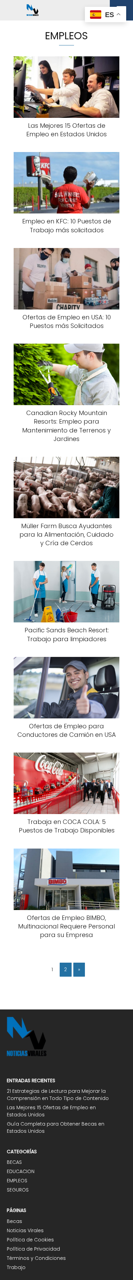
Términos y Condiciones (36, 1258)
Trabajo (16, 1267)
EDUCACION (20, 1171)
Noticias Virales (25, 1230)
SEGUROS (18, 1189)
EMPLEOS (17, 1180)
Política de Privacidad (33, 1248)
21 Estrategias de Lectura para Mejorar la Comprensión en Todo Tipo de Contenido (58, 1095)
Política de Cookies (30, 1239)
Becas (14, 1221)
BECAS (14, 1162)
